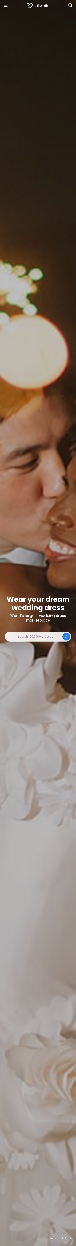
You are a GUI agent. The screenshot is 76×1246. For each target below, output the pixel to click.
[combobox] (38, 636)
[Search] (70, 5)
